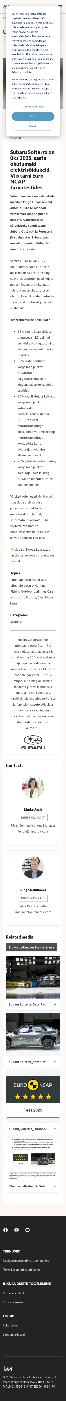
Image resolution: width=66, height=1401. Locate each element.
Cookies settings (33, 106)
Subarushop (11, 1325)
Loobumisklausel (14, 1335)
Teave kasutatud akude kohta (22, 1270)
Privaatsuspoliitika (14, 1293)
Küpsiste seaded (14, 1302)
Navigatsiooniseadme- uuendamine (26, 1261)
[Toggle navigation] (60, 7)
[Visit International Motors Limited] (31, 1368)
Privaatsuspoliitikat (23, 72)
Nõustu (33, 116)
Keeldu (33, 126)
